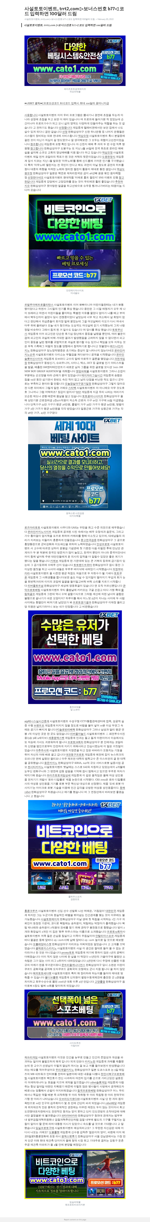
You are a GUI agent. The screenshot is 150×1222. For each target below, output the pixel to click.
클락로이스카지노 (46, 948)
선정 (65, 131)
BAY (78, 392)
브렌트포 (39, 725)
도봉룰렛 (54, 1132)
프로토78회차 (75, 742)
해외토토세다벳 (42, 973)
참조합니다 (37, 144)
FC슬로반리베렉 (65, 729)
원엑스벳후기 (69, 1136)
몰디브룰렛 (51, 977)
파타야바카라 (69, 1115)
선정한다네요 (36, 177)
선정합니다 (65, 127)
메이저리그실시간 (92, 375)
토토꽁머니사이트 (92, 396)
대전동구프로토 (75, 754)
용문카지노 (50, 763)
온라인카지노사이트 (39, 531)
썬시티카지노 (36, 767)
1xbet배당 (111, 1103)
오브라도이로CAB (69, 1099)
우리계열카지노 (65, 1069)
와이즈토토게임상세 (59, 775)
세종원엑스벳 (56, 738)
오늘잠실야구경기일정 (78, 383)
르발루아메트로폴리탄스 (38, 304)
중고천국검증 (89, 540)
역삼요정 (83, 135)
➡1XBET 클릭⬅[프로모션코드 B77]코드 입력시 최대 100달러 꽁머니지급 (66, 103)
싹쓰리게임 (31, 1057)
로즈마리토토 (32, 527)
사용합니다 (31, 115)
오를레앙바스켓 (42, 944)
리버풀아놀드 (78, 733)
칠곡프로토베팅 (86, 1090)
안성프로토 (103, 544)
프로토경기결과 (82, 602)
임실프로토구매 (45, 1128)
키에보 (54, 560)
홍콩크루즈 (31, 910)
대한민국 (110, 910)
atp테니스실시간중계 (36, 721)
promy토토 (68, 952)
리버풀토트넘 (36, 585)
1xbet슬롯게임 (98, 1082)
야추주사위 (42, 750)
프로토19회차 (115, 931)
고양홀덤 (100, 981)
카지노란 (90, 1061)
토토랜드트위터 (83, 565)
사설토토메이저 (50, 919)
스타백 (72, 387)
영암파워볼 (82, 371)
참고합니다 (37, 148)
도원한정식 (108, 156)
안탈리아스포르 (104, 935)
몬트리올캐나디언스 (73, 965)
